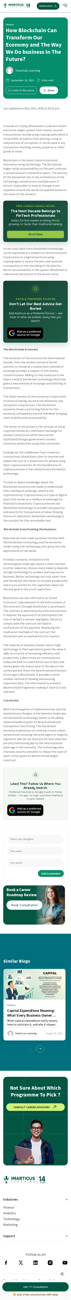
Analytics (9, 1213)
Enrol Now (36, 234)
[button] (40, 1049)
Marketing (10, 1225)
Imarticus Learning (28, 70)
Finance (8, 1207)
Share (51, 90)
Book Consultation (24, 905)
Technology (11, 1219)
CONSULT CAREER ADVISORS (31, 1107)
